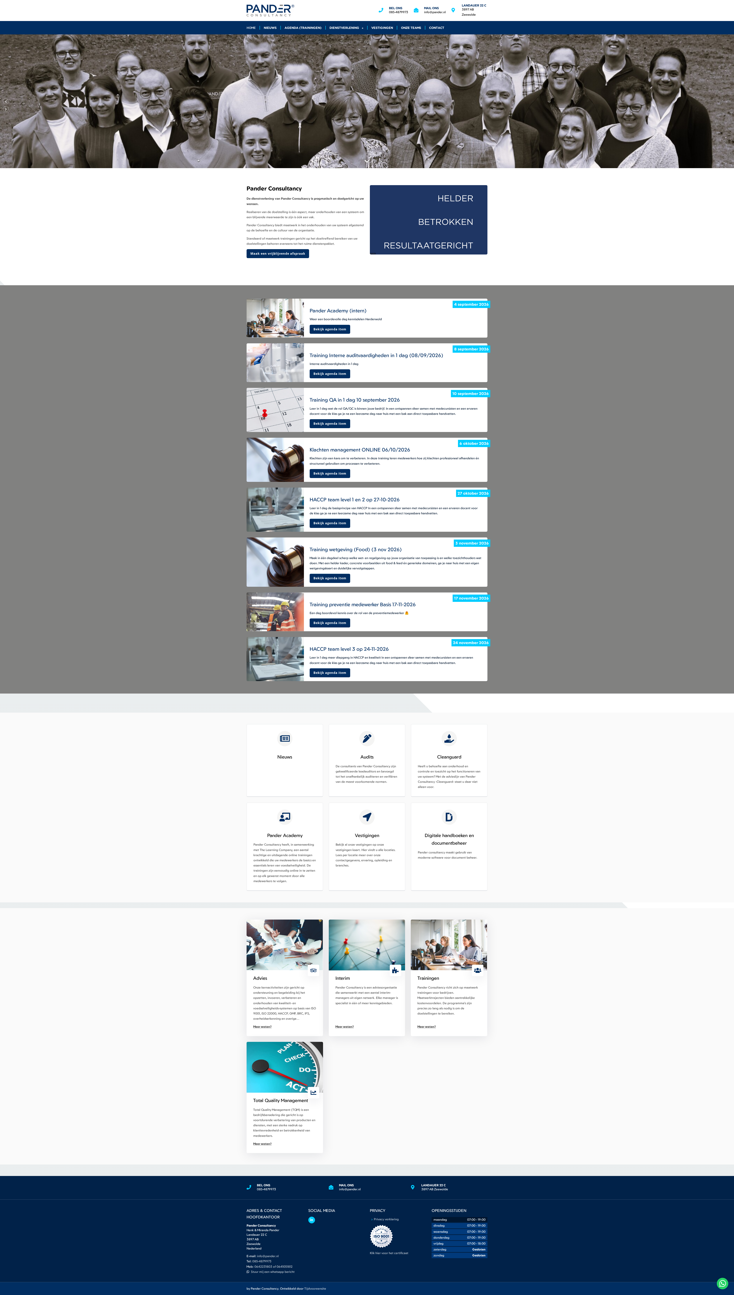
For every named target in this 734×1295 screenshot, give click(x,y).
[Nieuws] (284, 738)
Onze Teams (411, 28)
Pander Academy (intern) (338, 310)
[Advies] (285, 945)
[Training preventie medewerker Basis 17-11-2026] (275, 611)
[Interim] (367, 945)
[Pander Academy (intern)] (275, 318)
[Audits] (367, 738)
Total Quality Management (280, 1100)
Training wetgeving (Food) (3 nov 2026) (356, 549)
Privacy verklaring (386, 1219)
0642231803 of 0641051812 (273, 1266)
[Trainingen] (449, 945)
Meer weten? (262, 1026)
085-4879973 (398, 12)
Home (251, 28)
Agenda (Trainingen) (303, 28)
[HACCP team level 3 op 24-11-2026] (275, 659)
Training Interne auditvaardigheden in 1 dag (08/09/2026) (376, 355)
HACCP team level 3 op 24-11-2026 (349, 649)
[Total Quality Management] (285, 1067)
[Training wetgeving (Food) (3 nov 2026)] (275, 562)
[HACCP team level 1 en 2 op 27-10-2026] (275, 510)
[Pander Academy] (284, 817)
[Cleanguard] (449, 738)
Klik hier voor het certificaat (389, 1253)
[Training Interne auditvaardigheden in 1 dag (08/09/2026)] (275, 362)
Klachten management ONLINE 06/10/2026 (360, 450)
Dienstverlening (345, 28)
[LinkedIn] (311, 1220)
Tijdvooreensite (315, 1288)
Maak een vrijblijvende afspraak (277, 253)
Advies (260, 978)
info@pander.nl (435, 12)
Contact (436, 28)
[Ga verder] (367, 161)
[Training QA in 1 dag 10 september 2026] (275, 410)
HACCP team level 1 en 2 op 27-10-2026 (355, 499)
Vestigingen (382, 28)
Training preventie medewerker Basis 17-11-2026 (363, 604)
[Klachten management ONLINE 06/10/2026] (275, 460)
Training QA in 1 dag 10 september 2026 (355, 400)
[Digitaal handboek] (449, 817)
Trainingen (428, 978)
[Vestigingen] (367, 817)
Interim (342, 978)
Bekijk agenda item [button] (329, 329)
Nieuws (270, 28)
